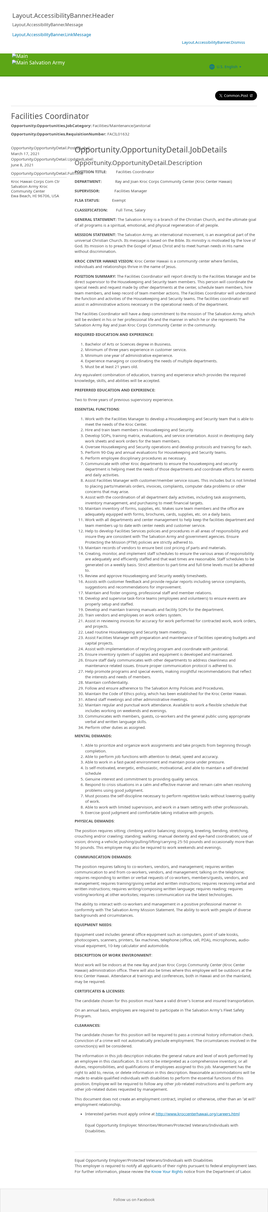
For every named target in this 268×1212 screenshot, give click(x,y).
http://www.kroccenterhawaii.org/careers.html (198, 1113)
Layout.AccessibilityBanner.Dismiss (213, 42)
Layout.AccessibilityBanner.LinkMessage (51, 34)
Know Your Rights (167, 1171)
